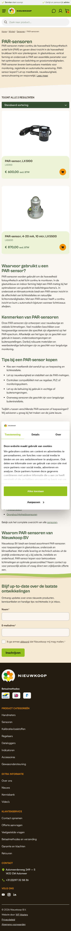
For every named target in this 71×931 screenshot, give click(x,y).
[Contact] (54, 11)
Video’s (6, 801)
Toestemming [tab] (12, 434)
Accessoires (8, 757)
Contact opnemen (12, 818)
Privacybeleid (8, 919)
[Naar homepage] (20, 11)
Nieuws (6, 787)
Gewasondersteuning (14, 764)
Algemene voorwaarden (14, 924)
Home (4, 31)
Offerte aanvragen (12, 825)
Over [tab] (58, 434)
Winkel (12, 31)
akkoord (24, 641)
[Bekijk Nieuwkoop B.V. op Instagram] (9, 894)
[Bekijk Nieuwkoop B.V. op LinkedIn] (14, 894)
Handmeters (9, 715)
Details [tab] (36, 434)
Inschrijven (13, 652)
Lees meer (42, 75)
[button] (62, 172)
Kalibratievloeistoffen (13, 729)
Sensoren (21, 31)
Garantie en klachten (13, 846)
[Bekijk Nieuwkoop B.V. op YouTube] (3, 894)
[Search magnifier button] (6, 22)
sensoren (52, 522)
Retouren (7, 853)
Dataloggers (9, 743)
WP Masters (22, 914)
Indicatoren (8, 750)
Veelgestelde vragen (13, 832)
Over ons (7, 780)
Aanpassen (33, 502)
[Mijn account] (60, 11)
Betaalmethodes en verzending (19, 839)
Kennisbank (8, 794)
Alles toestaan (35, 491)
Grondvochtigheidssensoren (22, 514)
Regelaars (7, 736)
